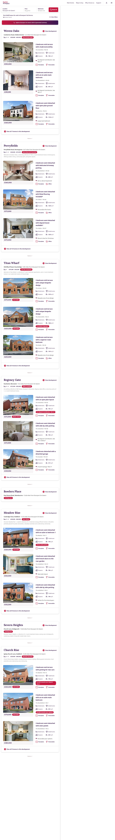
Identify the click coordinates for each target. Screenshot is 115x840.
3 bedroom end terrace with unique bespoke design (44, 311)
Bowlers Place (12, 491)
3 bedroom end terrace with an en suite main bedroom (44, 74)
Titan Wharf (11, 263)
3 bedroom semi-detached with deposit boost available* (45, 222)
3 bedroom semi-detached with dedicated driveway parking (45, 165)
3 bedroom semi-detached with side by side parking (45, 586)
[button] (28, 10)
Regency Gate (12, 379)
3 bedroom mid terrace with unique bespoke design (44, 282)
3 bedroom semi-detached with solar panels (45, 724)
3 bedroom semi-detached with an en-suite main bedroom (45, 697)
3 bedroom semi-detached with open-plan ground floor (45, 105)
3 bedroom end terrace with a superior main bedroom (44, 339)
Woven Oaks (11, 30)
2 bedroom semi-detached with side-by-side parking (45, 424)
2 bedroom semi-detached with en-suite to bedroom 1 (46, 531)
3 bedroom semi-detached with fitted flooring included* (45, 194)
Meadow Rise (12, 512)
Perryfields (11, 145)
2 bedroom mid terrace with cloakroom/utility (44, 45)
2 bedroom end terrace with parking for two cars (45, 668)
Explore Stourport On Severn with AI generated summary (31, 22)
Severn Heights (13, 625)
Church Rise (11, 650)
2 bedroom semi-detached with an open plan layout (45, 398)
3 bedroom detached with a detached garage (46, 452)
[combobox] (11, 9)
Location (5, 9)
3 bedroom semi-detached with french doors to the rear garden (45, 558)
